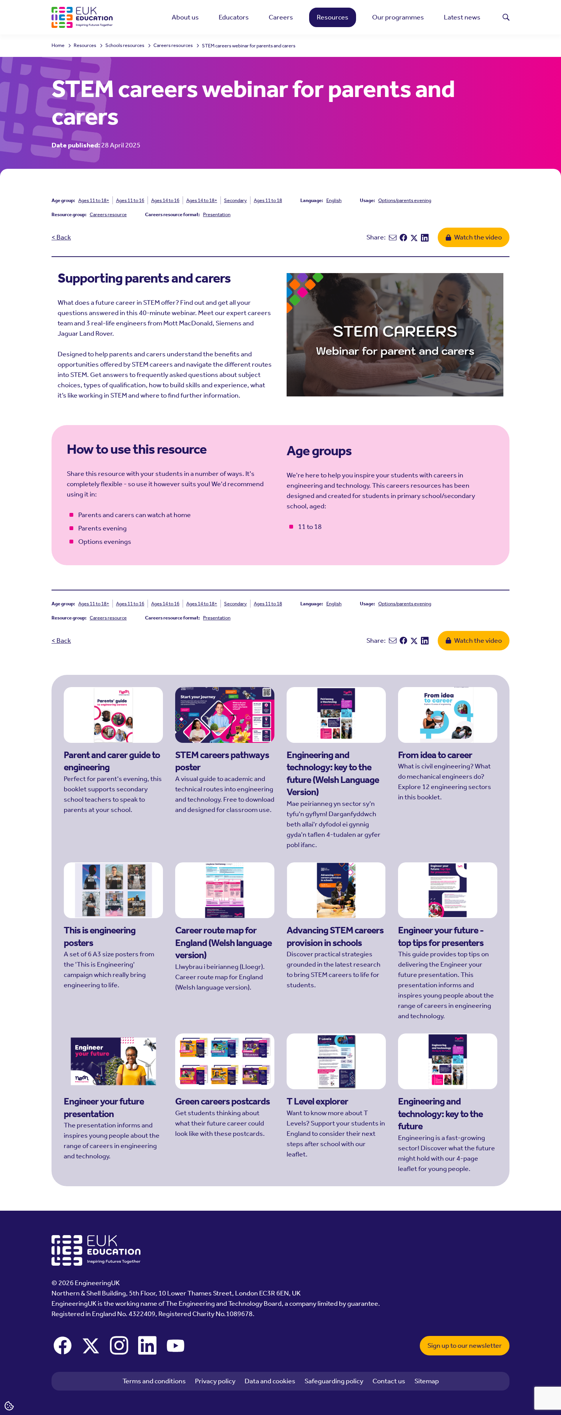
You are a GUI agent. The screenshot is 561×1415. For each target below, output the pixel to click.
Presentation (217, 214)
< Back (61, 237)
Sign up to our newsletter (464, 1345)
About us (185, 17)
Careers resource (108, 214)
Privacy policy (215, 1381)
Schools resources (124, 45)
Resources (332, 17)
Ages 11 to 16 (130, 200)
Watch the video (478, 237)
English (334, 200)
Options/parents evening (404, 200)
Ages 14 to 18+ (201, 200)
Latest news (462, 17)
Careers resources (173, 45)
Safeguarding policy (334, 1381)
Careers (281, 17)
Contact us (388, 1381)
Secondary (235, 200)
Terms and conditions (154, 1381)
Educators (234, 17)
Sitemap (426, 1381)
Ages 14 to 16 (165, 200)
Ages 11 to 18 (268, 200)
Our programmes (398, 17)
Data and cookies (270, 1381)
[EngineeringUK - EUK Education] (82, 17)
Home (58, 45)
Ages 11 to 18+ (93, 200)
